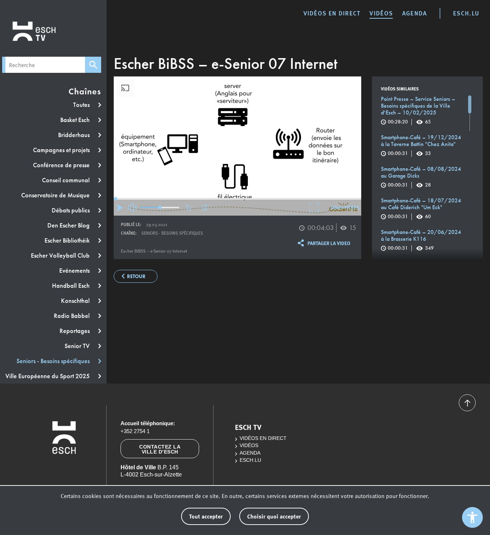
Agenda (414, 13)
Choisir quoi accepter (274, 516)
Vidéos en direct (332, 13)
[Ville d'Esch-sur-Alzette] (64, 469)
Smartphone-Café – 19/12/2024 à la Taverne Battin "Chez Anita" (421, 145)
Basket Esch (75, 120)
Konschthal (76, 301)
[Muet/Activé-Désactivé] (133, 207)
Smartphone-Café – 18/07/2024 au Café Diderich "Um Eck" (421, 208)
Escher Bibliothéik (67, 240)
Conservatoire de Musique (56, 195)
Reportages (75, 331)
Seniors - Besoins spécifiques (54, 361)
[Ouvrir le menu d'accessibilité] (472, 517)
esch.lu (466, 13)
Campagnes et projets (62, 150)
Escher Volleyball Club (61, 255)
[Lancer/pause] (120, 207)
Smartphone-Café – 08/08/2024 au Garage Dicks (421, 176)
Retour (136, 276)
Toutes (82, 105)
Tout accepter (206, 516)
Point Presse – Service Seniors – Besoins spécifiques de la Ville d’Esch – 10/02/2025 (418, 110)
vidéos (381, 13)
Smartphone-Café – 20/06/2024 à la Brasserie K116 (421, 240)
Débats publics (71, 210)
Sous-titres (344, 207)
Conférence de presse (62, 165)
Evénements (75, 270)
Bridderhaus (74, 135)
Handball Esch (71, 286)
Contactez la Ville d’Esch (159, 449)
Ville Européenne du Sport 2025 (48, 376)
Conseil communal (66, 180)
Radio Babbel (72, 316)
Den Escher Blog (69, 225)
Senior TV (78, 346)
